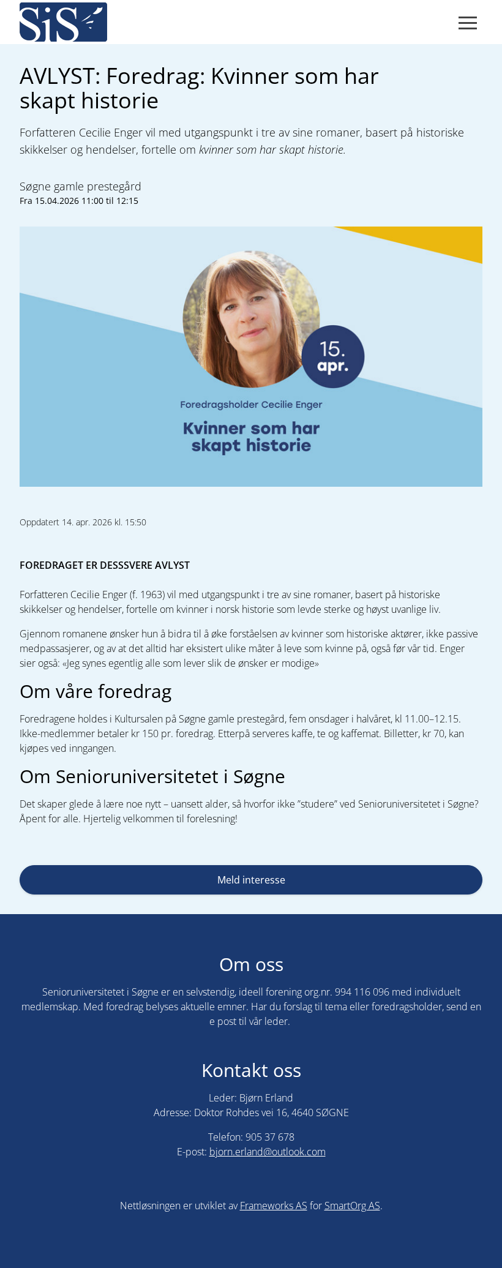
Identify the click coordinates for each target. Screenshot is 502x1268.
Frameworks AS (273, 1205)
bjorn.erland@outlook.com (267, 1151)
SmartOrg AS (352, 1205)
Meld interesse (251, 880)
